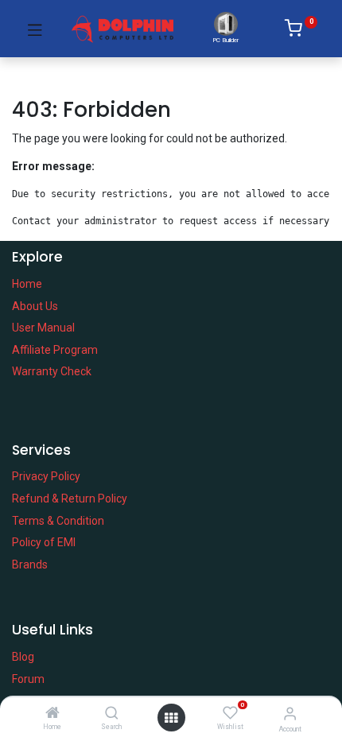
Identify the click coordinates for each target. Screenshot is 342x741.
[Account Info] (289, 713)
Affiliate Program (55, 349)
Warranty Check (51, 371)
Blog (23, 656)
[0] (301, 31)
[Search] (111, 714)
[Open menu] (171, 717)
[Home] (52, 714)
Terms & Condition (58, 520)
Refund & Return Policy (69, 498)
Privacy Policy (46, 476)
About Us (35, 306)
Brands (30, 564)
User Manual (43, 327)
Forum (28, 679)
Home (27, 283)
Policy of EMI (44, 542)
